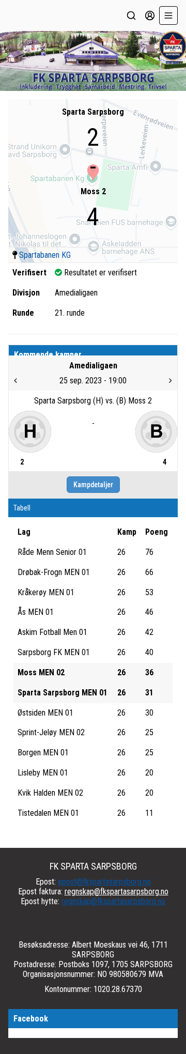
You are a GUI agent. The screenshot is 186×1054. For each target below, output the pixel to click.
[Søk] (131, 15)
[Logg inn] (150, 15)
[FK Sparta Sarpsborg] (93, 61)
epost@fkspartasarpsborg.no (104, 882)
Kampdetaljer (93, 485)
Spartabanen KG (45, 255)
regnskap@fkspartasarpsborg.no (116, 891)
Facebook (30, 1019)
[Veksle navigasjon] (168, 15)
